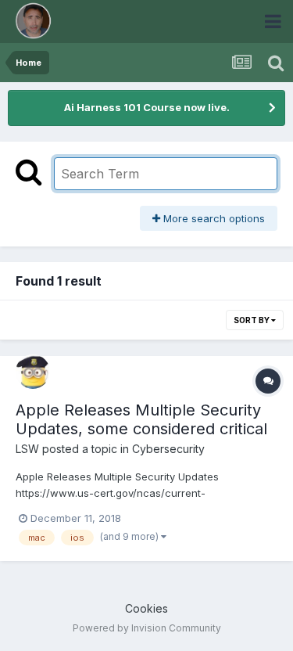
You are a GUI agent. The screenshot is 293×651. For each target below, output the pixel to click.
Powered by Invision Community (147, 628)
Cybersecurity (168, 448)
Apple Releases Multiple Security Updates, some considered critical (141, 419)
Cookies (146, 608)
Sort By (252, 320)
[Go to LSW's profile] (33, 371)
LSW (27, 448)
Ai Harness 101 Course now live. (147, 107)
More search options (212, 218)
